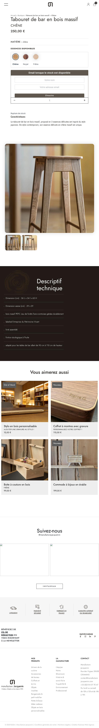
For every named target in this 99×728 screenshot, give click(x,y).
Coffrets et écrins (35, 682)
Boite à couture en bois (17, 484)
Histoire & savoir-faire (60, 679)
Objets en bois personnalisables (37, 709)
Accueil (13, 15)
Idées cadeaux (36, 704)
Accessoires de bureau (36, 676)
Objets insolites (34, 689)
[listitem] (13, 242)
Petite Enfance (36, 700)
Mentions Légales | (64, 724)
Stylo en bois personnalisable (20, 426)
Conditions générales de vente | (46, 724)
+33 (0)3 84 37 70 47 (89, 684)
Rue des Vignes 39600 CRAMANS (90, 673)
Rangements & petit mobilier (36, 696)
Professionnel (61, 690)
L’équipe (59, 667)
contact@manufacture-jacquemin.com (89, 680)
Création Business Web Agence (83, 724)
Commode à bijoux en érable (69, 484)
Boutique (21, 15)
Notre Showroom (60, 672)
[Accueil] (50, 4)
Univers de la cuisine (36, 669)
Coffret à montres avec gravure (70, 426)
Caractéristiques (18, 116)
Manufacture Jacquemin (85, 666)
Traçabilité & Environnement (62, 686)
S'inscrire (49, 95)
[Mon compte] (88, 4)
